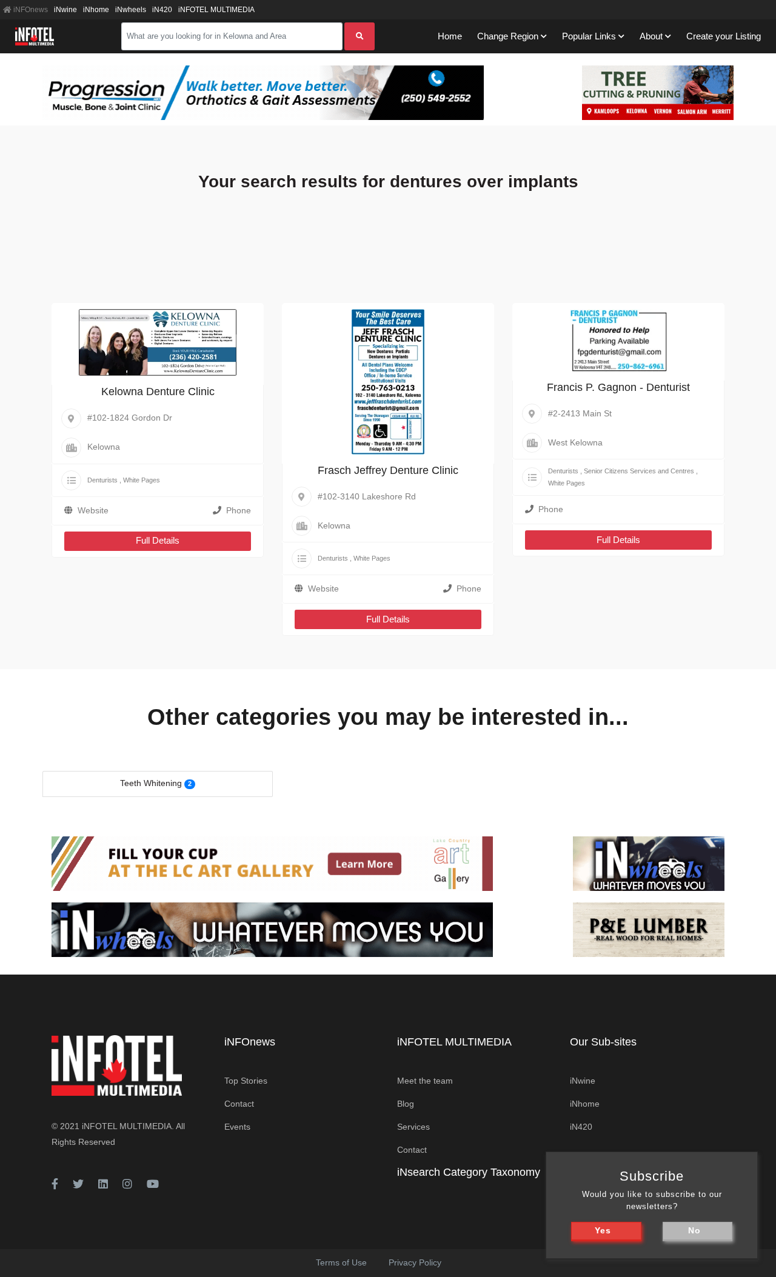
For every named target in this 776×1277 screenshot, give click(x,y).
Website (93, 510)
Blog (405, 1104)
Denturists (102, 480)
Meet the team (425, 1080)
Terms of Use (341, 1262)
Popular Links (589, 36)
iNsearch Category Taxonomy (468, 1172)
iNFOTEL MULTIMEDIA (216, 9)
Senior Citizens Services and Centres (639, 471)
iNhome (96, 9)
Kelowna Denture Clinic (158, 391)
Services (413, 1127)
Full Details (157, 540)
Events (237, 1127)
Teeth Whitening (151, 783)
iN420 (162, 9)
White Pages (141, 480)
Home (450, 36)
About (651, 36)
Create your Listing (723, 36)
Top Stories (245, 1080)
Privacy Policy (415, 1262)
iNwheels (130, 9)
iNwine (65, 9)
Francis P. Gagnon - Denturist (618, 387)
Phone (238, 510)
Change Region (507, 36)
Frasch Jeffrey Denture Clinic (388, 470)
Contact (239, 1104)
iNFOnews (30, 9)
